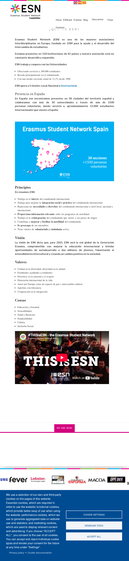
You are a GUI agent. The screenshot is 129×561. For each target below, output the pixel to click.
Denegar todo (94, 525)
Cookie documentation (40, 552)
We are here (64, 428)
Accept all (94, 536)
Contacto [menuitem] (60, 27)
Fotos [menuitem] (110, 19)
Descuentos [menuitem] (97, 19)
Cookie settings (94, 514)
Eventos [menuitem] (78, 19)
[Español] (80, 2)
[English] (75, 2)
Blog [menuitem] (85, 19)
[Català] (84, 2)
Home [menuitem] (58, 19)
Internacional (69, 85)
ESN (69, 3)
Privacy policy (16, 552)
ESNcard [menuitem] (67, 19)
